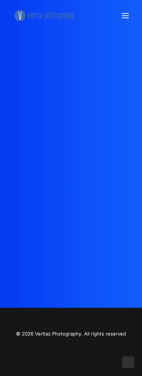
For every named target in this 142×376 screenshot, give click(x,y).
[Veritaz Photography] (46, 16)
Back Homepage (71, 217)
